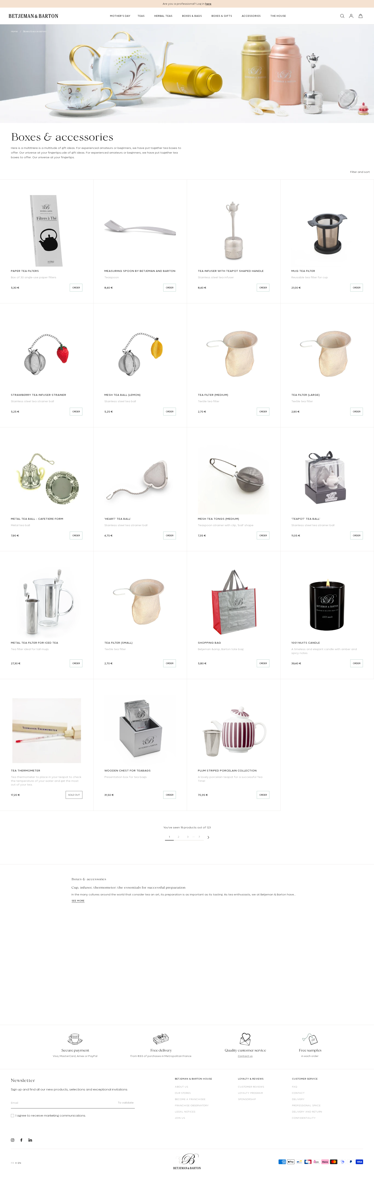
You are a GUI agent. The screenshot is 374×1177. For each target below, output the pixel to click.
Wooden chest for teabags (127, 770)
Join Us (180, 1118)
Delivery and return (307, 1111)
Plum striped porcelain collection (227, 770)
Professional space (306, 1105)
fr (12, 1163)
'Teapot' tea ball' (305, 518)
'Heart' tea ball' (117, 518)
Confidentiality (304, 1118)
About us (181, 1086)
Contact (298, 1093)
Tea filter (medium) (213, 394)
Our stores (183, 1093)
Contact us (245, 1056)
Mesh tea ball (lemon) (122, 394)
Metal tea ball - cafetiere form (37, 518)
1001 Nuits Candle (305, 642)
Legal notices (185, 1111)
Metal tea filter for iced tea (34, 642)
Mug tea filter (303, 270)
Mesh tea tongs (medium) (218, 518)
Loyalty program (250, 1093)
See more (78, 900)
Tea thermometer (25, 770)
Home (14, 31)
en (19, 1163)
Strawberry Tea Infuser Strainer (38, 394)
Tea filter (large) (305, 394)
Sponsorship (247, 1099)
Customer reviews (251, 1086)
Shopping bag (209, 642)
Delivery (298, 1099)
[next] (208, 837)
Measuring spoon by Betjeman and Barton (140, 270)
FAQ (294, 1086)
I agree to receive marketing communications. (51, 1115)
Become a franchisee (190, 1099)
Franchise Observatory (192, 1105)
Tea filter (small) (118, 642)
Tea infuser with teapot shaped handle (231, 270)
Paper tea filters (25, 270)
